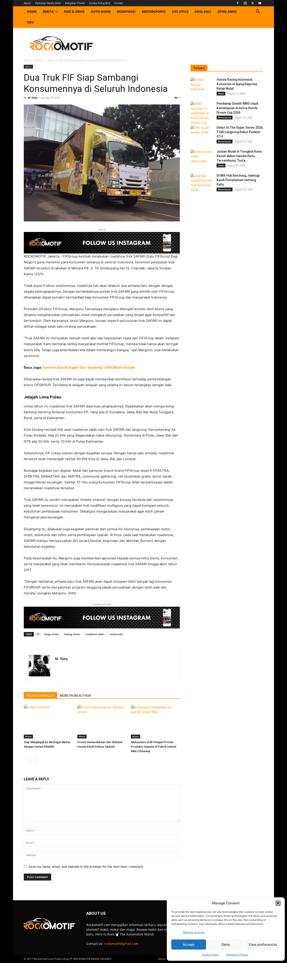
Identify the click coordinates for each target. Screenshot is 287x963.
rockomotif (116, 634)
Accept (189, 944)
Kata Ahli (203, 11)
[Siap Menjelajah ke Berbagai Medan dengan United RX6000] (48, 721)
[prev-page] (26, 760)
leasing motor (72, 634)
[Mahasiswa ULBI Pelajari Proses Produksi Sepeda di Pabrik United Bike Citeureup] (155, 721)
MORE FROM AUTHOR (75, 695)
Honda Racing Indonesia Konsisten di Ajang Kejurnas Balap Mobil (237, 84)
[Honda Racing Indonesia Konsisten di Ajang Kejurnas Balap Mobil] (202, 85)
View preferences (262, 944)
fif (38, 634)
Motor (39, 60)
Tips (30, 22)
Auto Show (101, 11)
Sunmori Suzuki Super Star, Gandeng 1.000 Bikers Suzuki (89, 367)
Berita (48, 11)
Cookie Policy (210, 954)
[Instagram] (245, 3)
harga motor (51, 634)
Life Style (180, 11)
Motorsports (153, 11)
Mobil (221, 93)
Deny (226, 944)
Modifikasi (126, 11)
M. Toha (32, 97)
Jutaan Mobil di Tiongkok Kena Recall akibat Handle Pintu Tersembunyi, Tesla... (239, 156)
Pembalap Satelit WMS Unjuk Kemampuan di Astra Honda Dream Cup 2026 (237, 108)
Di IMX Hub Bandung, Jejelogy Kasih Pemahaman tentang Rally (238, 180)
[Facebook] (237, 3)
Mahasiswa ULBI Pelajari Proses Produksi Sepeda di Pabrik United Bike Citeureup (153, 746)
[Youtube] (260, 3)
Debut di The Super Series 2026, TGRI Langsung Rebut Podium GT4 (240, 132)
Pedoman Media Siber (48, 3)
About (27, 3)
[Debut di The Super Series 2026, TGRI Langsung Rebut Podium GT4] (202, 133)
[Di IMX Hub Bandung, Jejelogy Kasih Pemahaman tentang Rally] (202, 182)
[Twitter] (252, 3)
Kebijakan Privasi (237, 954)
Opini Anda (227, 11)
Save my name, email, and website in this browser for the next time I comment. (86, 866)
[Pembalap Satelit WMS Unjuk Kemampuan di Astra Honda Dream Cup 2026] (202, 113)
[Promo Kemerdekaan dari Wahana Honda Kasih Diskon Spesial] (101, 721)
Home (32, 11)
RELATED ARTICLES (40, 695)
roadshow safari (94, 634)
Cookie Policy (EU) (99, 3)
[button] (278, 903)
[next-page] (34, 760)
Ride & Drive (74, 11)
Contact (118, 3)
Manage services (193, 932)
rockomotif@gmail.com (121, 943)
